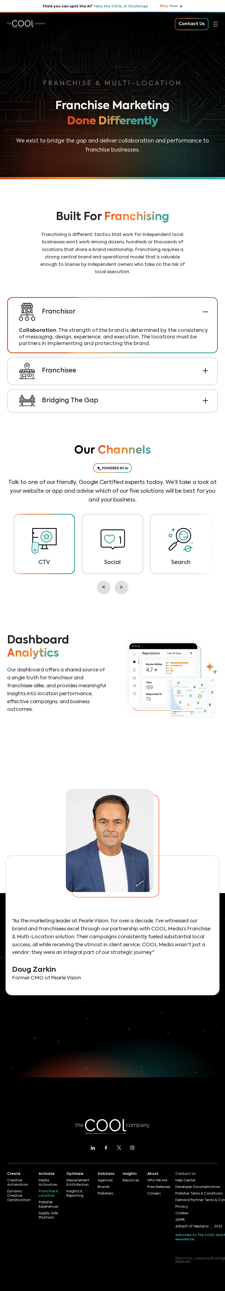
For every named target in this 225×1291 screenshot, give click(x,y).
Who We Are (157, 1180)
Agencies (105, 1180)
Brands (103, 1187)
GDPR (180, 1220)
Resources (18, 92)
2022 (218, 1226)
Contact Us (185, 1174)
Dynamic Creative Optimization (18, 1196)
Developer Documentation (197, 1187)
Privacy (181, 1207)
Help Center (185, 1180)
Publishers (105, 1193)
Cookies (181, 1213)
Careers (154, 1193)
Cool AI (15, 44)
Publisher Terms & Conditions (199, 1193)
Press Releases (158, 1187)
